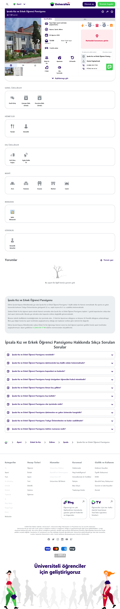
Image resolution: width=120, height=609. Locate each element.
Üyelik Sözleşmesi (101, 472)
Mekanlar (8, 516)
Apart (7, 472)
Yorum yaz (108, 260)
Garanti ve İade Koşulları (103, 486)
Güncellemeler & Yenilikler (81, 477)
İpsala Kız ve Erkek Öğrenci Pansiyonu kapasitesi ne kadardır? (38, 371)
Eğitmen (30, 494)
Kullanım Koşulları (101, 468)
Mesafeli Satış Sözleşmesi (104, 481)
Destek (97, 490)
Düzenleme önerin (107, 52)
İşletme (30, 490)
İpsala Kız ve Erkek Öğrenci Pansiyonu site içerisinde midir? (37, 404)
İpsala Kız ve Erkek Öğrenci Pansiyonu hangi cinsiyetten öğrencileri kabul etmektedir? (49, 379)
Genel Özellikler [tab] (48, 19)
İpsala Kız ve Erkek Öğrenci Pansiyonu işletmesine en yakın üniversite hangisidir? (47, 413)
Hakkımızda (76, 468)
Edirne (61, 29)
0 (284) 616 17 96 (39, 328)
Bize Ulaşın (76, 486)
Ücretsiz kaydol (106, 4)
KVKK (97, 477)
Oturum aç (89, 4)
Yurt (6, 477)
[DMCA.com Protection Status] (60, 555)
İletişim (75, 481)
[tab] (11, 65)
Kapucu (51, 29)
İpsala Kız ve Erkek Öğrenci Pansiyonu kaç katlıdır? (34, 396)
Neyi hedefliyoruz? (79, 472)
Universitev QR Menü (57, 481)
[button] (7, 41)
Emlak (29, 472)
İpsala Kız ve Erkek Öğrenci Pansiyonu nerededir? (33, 355)
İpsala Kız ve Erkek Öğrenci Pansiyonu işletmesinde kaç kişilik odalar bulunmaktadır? (48, 363)
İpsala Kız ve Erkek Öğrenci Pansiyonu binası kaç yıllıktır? (36, 388)
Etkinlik (30, 486)
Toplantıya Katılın (78, 490)
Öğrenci (30, 468)
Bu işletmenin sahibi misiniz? (89, 52)
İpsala (56, 29)
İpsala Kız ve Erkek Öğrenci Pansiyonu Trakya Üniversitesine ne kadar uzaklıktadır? (47, 421)
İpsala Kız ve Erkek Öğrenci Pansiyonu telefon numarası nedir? (39, 429)
